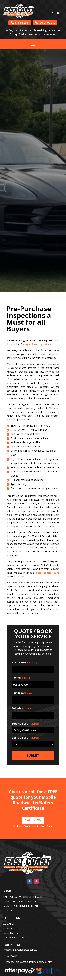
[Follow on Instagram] (58, 13)
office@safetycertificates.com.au (20, 949)
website (50, 379)
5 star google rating (47, 572)
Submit (33, 755)
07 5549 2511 (20, 22)
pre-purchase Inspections (36, 344)
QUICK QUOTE (45, 22)
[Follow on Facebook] (52, 13)
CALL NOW (33, 820)
